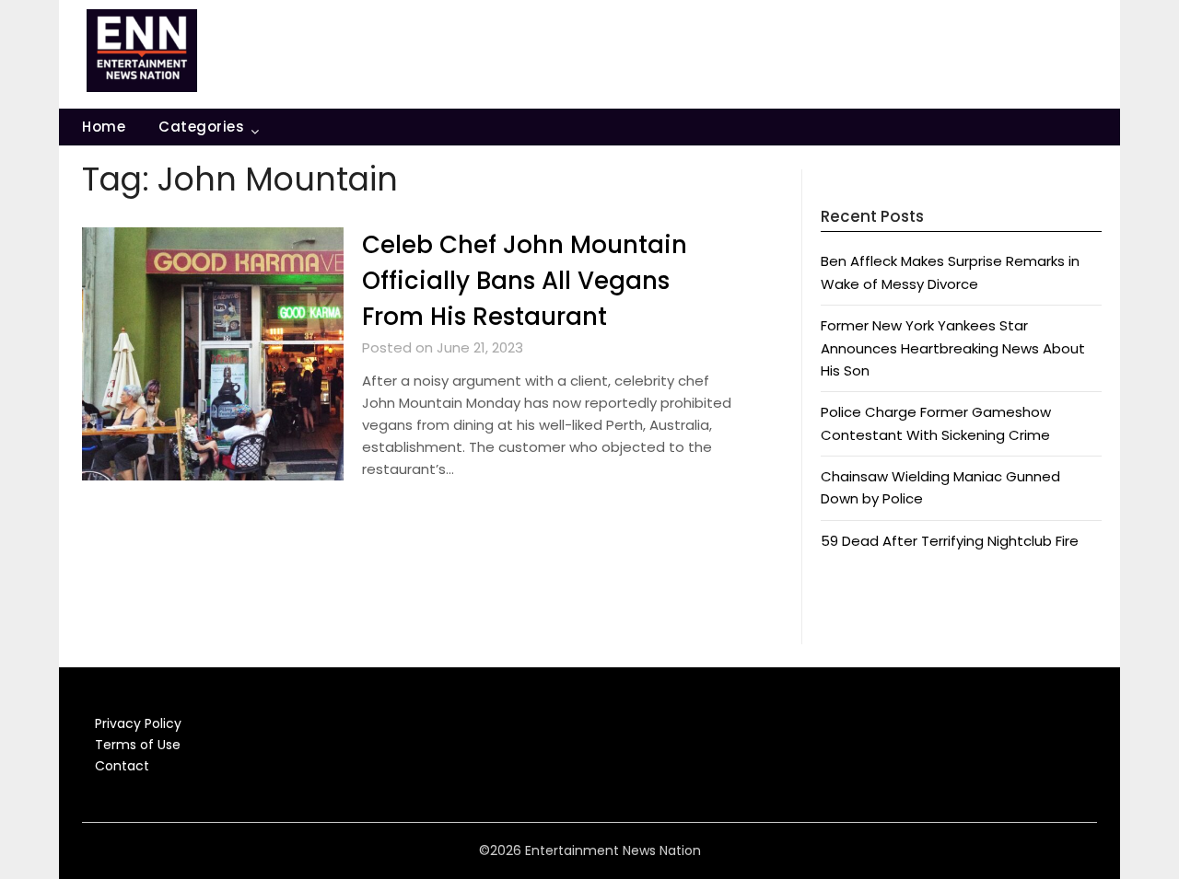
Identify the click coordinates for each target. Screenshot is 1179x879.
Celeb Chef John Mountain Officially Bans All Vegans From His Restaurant (524, 280)
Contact (122, 766)
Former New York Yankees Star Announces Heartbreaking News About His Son (953, 348)
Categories (201, 126)
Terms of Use (138, 744)
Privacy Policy (138, 723)
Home (103, 126)
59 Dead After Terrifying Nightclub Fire (950, 540)
